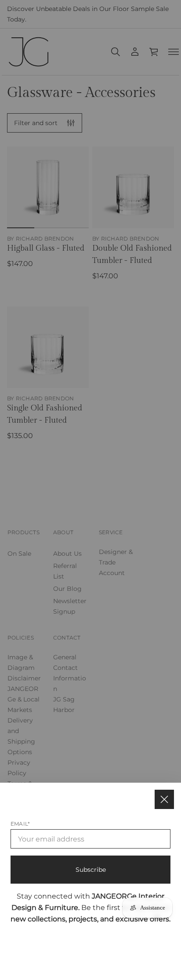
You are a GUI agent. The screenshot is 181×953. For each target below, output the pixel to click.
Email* (20, 823)
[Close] (164, 799)
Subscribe (91, 870)
